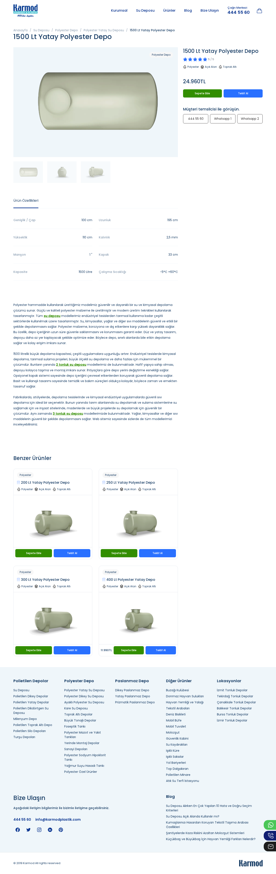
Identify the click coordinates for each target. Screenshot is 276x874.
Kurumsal (119, 10)
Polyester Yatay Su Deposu (104, 30)
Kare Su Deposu (76, 708)
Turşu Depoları (24, 737)
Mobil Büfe (174, 720)
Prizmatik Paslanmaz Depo (135, 702)
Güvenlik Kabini (177, 738)
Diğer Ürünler (179, 680)
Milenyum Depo (25, 719)
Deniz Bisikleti (176, 714)
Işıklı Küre (172, 750)
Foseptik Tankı (74, 726)
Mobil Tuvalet (176, 726)
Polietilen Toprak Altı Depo (32, 725)
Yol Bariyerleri (176, 763)
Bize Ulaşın (210, 10)
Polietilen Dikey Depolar (30, 696)
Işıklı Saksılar (175, 756)
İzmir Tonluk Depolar (232, 720)
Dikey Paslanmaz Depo (132, 690)
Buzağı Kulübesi (177, 690)
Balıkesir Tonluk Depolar (234, 708)
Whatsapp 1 (222, 119)
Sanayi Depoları (75, 749)
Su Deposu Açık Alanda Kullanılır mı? (192, 816)
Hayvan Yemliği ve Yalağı (185, 702)
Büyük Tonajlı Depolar (80, 720)
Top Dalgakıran (177, 769)
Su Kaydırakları (176, 744)
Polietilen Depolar (30, 680)
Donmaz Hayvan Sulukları (185, 696)
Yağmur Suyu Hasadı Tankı (84, 766)
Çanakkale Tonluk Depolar (236, 702)
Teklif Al (72, 553)
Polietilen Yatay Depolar (31, 702)
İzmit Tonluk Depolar (232, 690)
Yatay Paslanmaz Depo (132, 696)
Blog (188, 10)
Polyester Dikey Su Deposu (84, 696)
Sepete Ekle (33, 553)
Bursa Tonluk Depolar (232, 714)
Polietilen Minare (178, 775)
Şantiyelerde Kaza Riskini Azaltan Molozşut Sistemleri (205, 833)
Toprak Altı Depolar (78, 714)
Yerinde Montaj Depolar (81, 743)
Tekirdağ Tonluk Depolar (235, 696)
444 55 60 (238, 12)
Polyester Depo (66, 30)
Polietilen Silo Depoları (29, 731)
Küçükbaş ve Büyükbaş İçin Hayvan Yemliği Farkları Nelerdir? (211, 839)
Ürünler (169, 10)
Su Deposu (145, 10)
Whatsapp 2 (250, 119)
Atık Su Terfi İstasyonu (182, 781)
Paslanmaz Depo (132, 680)
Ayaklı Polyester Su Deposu (84, 702)
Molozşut (173, 732)
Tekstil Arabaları (178, 708)
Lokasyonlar (229, 680)
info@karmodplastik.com (58, 819)
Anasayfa (20, 30)
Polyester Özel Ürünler (80, 772)
